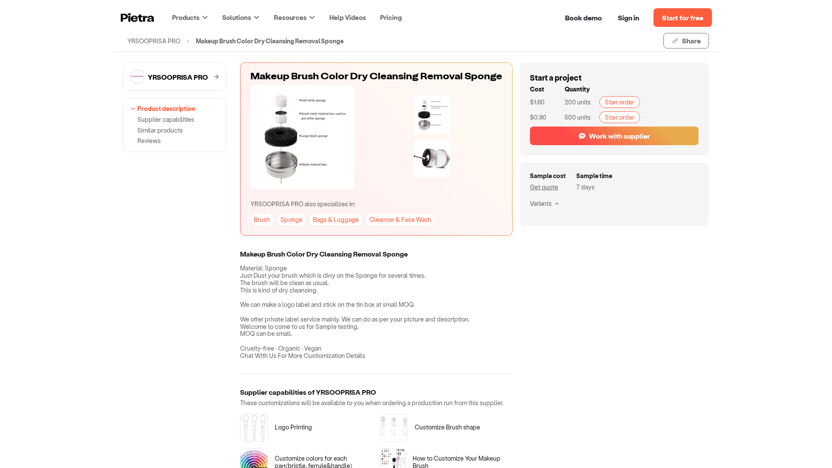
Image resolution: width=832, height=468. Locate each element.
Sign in (628, 17)
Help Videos (347, 17)
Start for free (682, 17)
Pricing (391, 17)
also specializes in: (302, 204)
